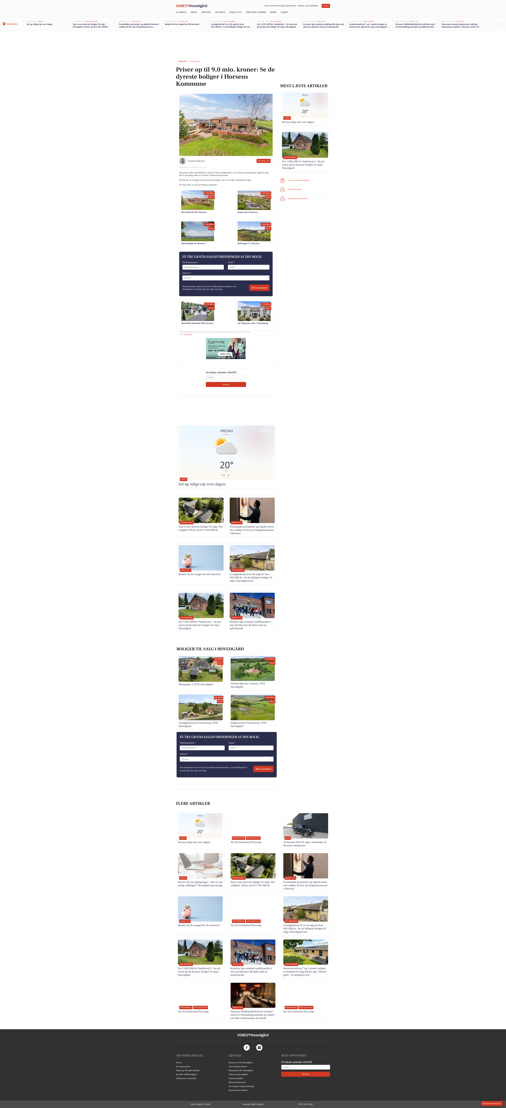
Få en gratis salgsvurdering (241, 1086)
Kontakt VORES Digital (186, 1074)
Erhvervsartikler (236, 1078)
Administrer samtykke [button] (186, 1078)
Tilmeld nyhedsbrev (492, 1103)
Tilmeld (326, 6)
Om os (179, 1062)
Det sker (220, 12)
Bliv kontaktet (259, 288)
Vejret (284, 12)
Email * (231, 262)
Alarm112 (181, 12)
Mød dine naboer (256, 12)
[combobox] (181, 759)
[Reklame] (226, 348)
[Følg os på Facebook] (247, 1047)
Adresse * (186, 273)
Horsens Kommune (237, 1082)
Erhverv (206, 12)
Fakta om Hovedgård (238, 1074)
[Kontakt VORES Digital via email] (259, 1047)
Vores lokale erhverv (238, 1066)
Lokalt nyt (235, 12)
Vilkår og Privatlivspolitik (188, 1070)
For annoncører (183, 1066)
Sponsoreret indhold (238, 1090)
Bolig (194, 12)
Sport (273, 12)
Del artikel (262, 161)
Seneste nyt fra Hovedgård (241, 1062)
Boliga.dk (188, 334)
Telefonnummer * (190, 262)
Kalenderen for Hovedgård (241, 1070)
